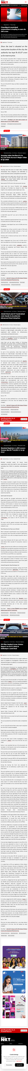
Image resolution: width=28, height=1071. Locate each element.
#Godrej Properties (4, 612)
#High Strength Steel (14, 409)
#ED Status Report (22, 933)
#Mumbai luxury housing (14, 615)
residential (19, 245)
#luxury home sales (4, 615)
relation (9, 740)
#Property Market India (15, 284)
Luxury (3, 546)
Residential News (5, 166)
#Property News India (5, 933)
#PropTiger (22, 282)
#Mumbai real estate (21, 612)
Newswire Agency (22, 153)
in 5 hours (14, 153)
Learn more (18, 1061)
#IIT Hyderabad (4, 414)
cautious (25, 201)
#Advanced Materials (5, 409)
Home (2, 1043)
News (11, 1043)
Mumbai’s (21, 598)
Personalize (9, 1065)
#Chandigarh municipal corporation (14, 123)
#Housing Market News (5, 284)
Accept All (19, 1065)
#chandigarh (3, 123)
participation (4, 517)
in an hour (12, 641)
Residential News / (8, 153)
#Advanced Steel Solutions (16, 411)
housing (24, 186)
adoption (25, 361)
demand (3, 179)
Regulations (4, 42)
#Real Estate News (4, 282)
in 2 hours (14, 311)
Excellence (10, 338)
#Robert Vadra (4, 935)
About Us (20, 1043)
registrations (15, 569)
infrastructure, (4, 382)
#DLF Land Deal (11, 935)
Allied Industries (5, 324)
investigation (13, 668)
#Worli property (13, 612)
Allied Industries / (8, 311)
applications (8, 371)
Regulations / (7, 24)
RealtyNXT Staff (21, 445)
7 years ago (12, 24)
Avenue (10, 681)
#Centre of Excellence (5, 411)
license (24, 899)
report (25, 703)
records (5, 479)
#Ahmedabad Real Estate (14, 282)
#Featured (3, 126)
